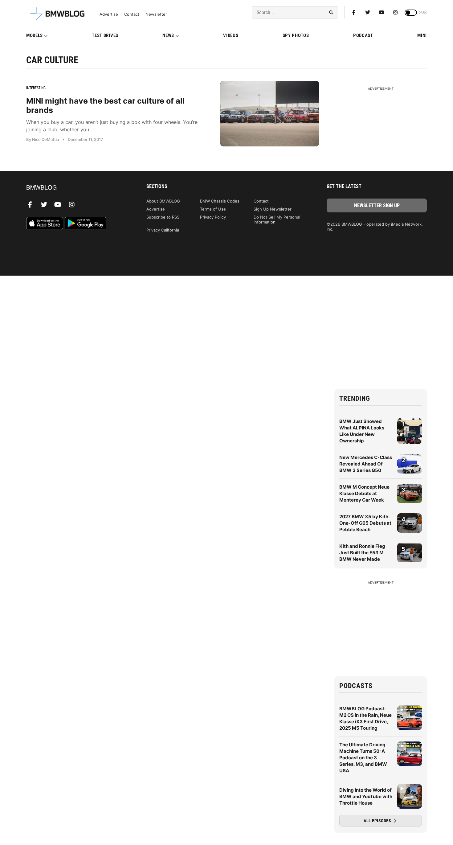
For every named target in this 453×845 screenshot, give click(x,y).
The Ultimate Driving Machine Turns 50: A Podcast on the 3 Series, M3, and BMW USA (363, 757)
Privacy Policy (213, 217)
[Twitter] (368, 12)
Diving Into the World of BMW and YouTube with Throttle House (365, 796)
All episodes (378, 820)
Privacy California (162, 230)
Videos (230, 35)
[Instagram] (395, 12)
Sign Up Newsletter (273, 209)
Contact (131, 14)
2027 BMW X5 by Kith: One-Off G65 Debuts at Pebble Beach (365, 523)
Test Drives (105, 35)
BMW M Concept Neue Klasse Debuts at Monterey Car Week (364, 493)
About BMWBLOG (163, 201)
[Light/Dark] (411, 13)
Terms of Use (213, 209)
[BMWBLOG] (76, 188)
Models (34, 35)
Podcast (363, 35)
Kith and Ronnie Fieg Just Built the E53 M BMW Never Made (362, 552)
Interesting (36, 88)
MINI (422, 35)
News (168, 35)
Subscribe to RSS (162, 217)
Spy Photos (296, 35)
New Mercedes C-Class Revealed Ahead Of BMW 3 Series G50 (365, 463)
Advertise (109, 14)
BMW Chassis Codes (219, 201)
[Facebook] (354, 12)
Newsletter (156, 14)
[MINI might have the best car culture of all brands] (269, 113)
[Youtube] (381, 12)
